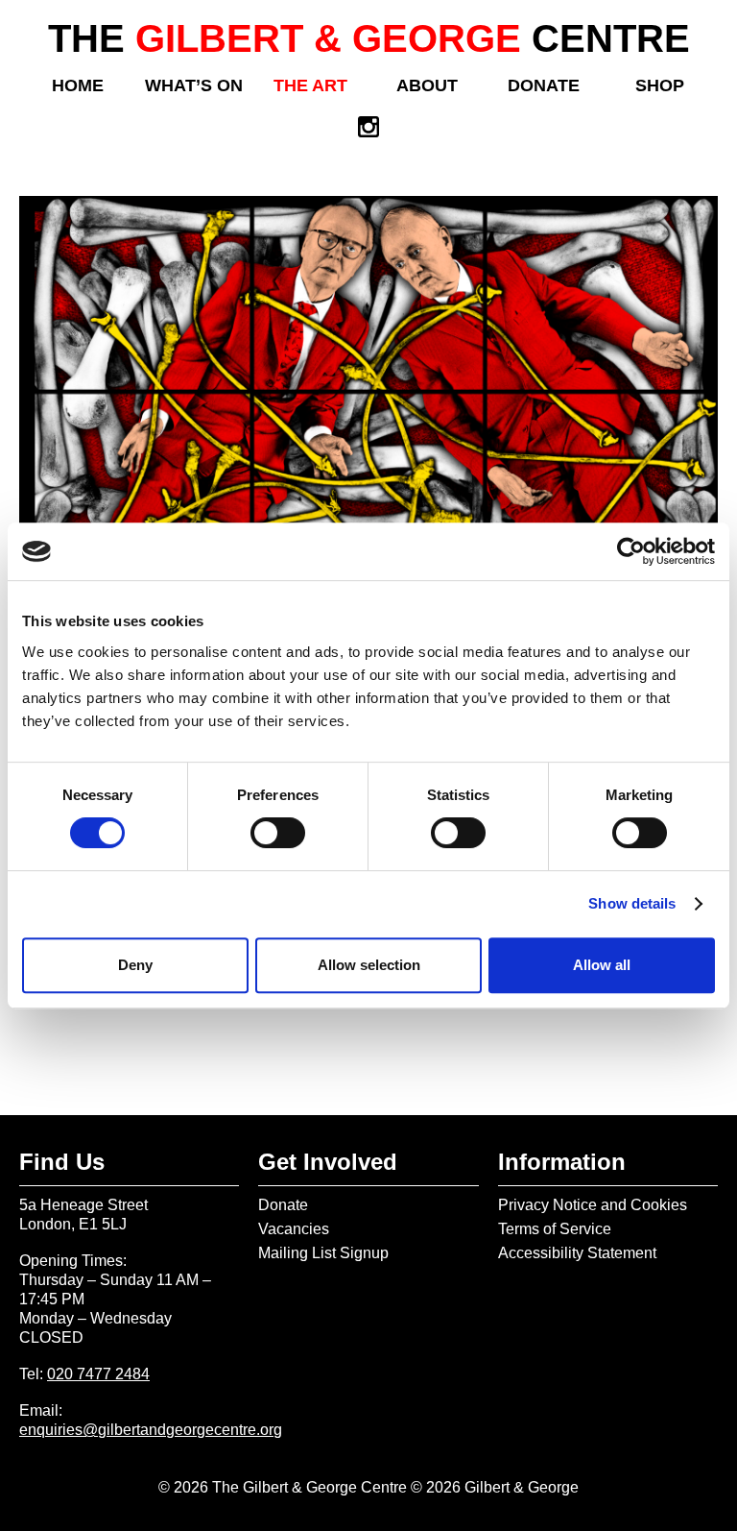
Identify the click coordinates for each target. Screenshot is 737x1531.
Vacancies (293, 1229)
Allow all (601, 965)
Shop (659, 85)
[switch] (277, 832)
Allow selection (369, 965)
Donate (544, 85)
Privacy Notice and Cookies (592, 1205)
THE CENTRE (369, 38)
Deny (135, 965)
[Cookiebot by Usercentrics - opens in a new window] (631, 551)
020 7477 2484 (98, 1374)
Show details (632, 903)
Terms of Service (554, 1229)
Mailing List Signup (323, 1253)
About (427, 85)
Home (78, 85)
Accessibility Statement (577, 1253)
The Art (310, 85)
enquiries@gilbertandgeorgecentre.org (150, 1430)
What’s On (194, 85)
